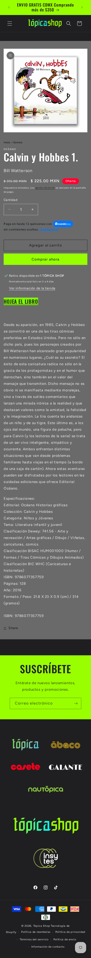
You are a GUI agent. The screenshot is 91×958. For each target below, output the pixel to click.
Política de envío (64, 939)
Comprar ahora (45, 259)
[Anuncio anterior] (9, 7)
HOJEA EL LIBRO (21, 301)
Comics (18, 142)
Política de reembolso (35, 932)
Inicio (7, 142)
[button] (9, 23)
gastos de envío (45, 187)
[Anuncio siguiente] (82, 7)
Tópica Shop (41, 925)
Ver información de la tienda (32, 288)
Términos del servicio (34, 939)
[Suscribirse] (75, 703)
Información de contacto (48, 946)
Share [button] (13, 628)
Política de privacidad (70, 932)
